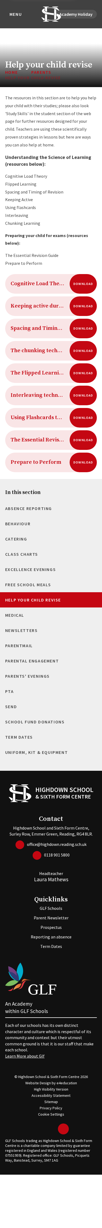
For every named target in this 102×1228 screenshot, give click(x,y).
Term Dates (19, 737)
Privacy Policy (51, 1108)
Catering (16, 539)
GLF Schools (51, 908)
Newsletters (21, 630)
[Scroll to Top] (63, 1128)
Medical (14, 615)
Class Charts (21, 554)
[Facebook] (44, 1128)
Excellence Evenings (30, 569)
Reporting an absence (51, 937)
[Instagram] (52, 1128)
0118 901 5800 (57, 855)
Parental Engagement (32, 661)
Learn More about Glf (25, 1056)
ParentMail (19, 645)
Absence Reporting (28, 508)
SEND (11, 706)
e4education (67, 1082)
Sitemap (51, 1101)
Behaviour (17, 523)
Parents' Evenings (27, 676)
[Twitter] (36, 1128)
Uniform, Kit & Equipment (36, 752)
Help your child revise (33, 77)
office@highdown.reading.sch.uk (56, 844)
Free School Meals (28, 584)
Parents (41, 72)
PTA (9, 691)
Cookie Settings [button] (51, 1114)
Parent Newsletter (51, 917)
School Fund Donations (35, 721)
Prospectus (51, 927)
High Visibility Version (51, 1089)
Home (11, 72)
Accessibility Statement (51, 1095)
